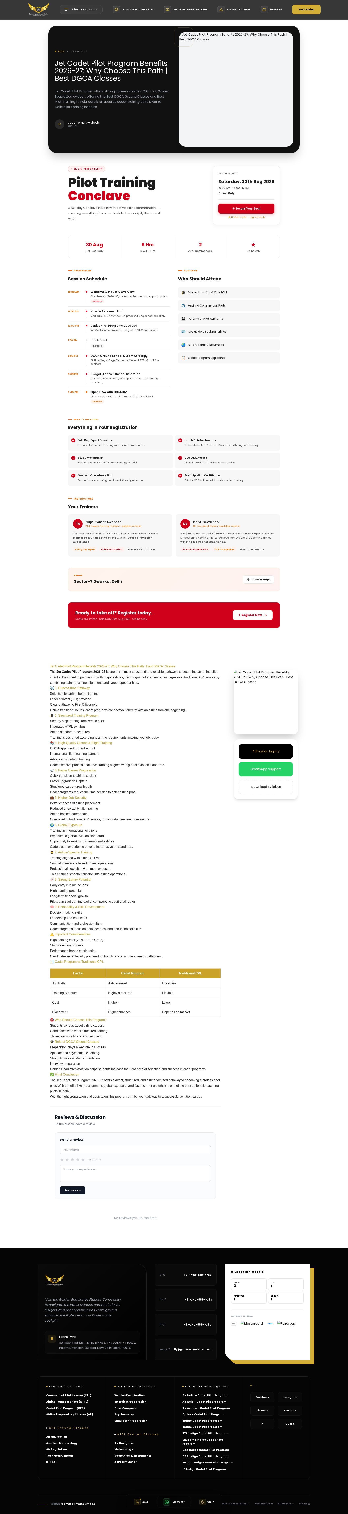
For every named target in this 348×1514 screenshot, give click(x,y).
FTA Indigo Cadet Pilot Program (205, 1433)
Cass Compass (125, 1408)
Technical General (59, 1456)
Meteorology (123, 1449)
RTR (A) (51, 1462)
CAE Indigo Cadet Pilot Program (205, 1456)
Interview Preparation (130, 1402)
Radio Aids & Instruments (132, 1456)
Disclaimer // (286, 1504)
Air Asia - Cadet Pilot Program (204, 1402)
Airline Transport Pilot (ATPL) (67, 1402)
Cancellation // (263, 1504)
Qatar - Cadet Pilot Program (203, 1414)
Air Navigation (56, 1437)
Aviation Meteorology (62, 1443)
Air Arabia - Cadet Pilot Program (206, 1408)
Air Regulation (56, 1449)
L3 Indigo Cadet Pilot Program (204, 1469)
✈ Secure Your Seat (246, 208)
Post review (73, 1190)
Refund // (304, 1504)
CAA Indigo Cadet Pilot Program (205, 1450)
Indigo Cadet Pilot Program (202, 1421)
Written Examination (129, 1395)
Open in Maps (260, 579)
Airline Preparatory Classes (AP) (69, 1414)
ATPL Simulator (125, 1462)
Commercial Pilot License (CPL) (68, 1395)
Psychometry (124, 1414)
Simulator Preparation (130, 1421)
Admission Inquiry (266, 751)
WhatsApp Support (266, 769)
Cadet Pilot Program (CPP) (65, 1408)
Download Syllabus (266, 786)
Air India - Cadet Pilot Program (204, 1395)
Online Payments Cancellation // (229, 1504)
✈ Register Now (250, 615)
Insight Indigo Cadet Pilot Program (207, 1462)
